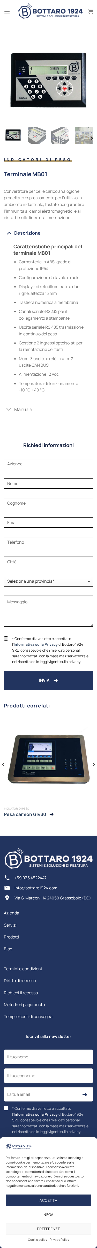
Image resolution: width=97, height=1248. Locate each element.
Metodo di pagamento (24, 1004)
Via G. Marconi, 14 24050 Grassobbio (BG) (52, 898)
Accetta (48, 1200)
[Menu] (7, 11)
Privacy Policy (59, 1239)
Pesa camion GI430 (25, 814)
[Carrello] (90, 11)
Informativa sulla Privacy (36, 644)
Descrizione (27, 233)
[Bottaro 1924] (50, 11)
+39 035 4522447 (30, 878)
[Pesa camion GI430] (48, 759)
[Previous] (12, 78)
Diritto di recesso (20, 980)
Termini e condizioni (23, 969)
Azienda (11, 913)
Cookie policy (37, 1239)
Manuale (23, 409)
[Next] (84, 78)
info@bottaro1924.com (35, 888)
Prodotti (11, 937)
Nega (48, 1214)
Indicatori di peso (38, 159)
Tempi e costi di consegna (28, 1016)
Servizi (10, 925)
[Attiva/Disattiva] (9, 232)
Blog (8, 949)
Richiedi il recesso (21, 993)
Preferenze (48, 1228)
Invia (48, 680)
